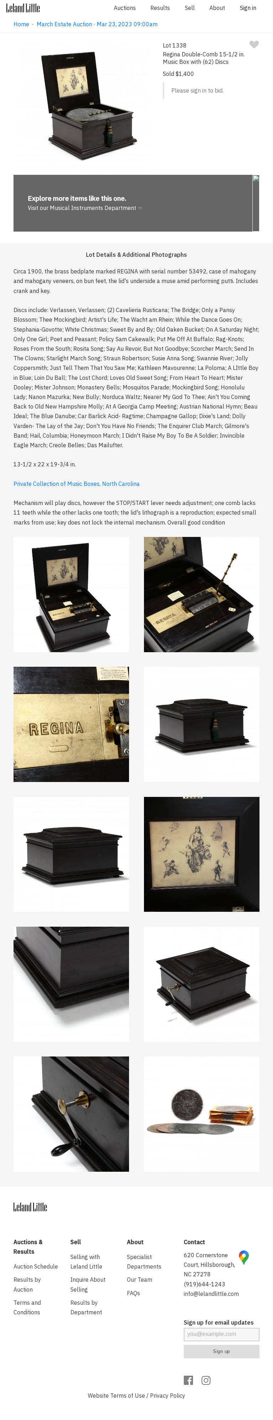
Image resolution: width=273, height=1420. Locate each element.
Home (21, 24)
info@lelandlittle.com (211, 1293)
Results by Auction (27, 1284)
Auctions (125, 7)
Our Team (139, 1279)
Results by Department (86, 1307)
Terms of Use (127, 1395)
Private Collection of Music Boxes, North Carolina (77, 483)
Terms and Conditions (27, 1307)
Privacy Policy (167, 1395)
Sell (190, 7)
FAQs (133, 1293)
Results (160, 7)
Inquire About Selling (88, 1284)
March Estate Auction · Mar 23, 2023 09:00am (97, 24)
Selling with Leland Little (86, 1261)
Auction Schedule (36, 1266)
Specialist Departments (144, 1261)
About (217, 7)
